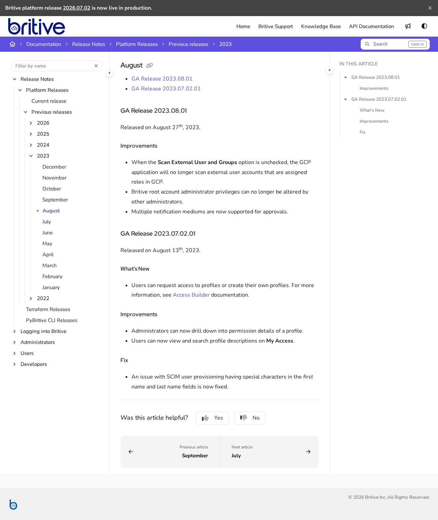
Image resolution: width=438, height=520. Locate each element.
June (47, 233)
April (47, 254)
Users (27, 353)
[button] (395, 44)
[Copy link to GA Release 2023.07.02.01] (206, 233)
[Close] (430, 8)
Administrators (38, 342)
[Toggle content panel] (329, 70)
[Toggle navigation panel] (109, 73)
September (55, 200)
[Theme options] (424, 26)
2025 (43, 134)
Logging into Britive (43, 331)
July (46, 222)
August (51, 211)
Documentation (43, 44)
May (47, 243)
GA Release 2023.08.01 (162, 79)
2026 (43, 123)
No (256, 418)
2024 (43, 145)
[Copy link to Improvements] (168, 146)
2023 (225, 44)
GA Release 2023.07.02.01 (166, 88)
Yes (218, 418)
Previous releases (188, 44)
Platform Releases (137, 44)
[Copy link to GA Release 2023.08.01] (197, 111)
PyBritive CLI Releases (51, 320)
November (54, 178)
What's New (372, 110)
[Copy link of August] (149, 65)
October (51, 189)
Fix (362, 132)
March (49, 265)
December (54, 167)
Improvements (374, 88)
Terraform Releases (48, 309)
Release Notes (88, 44)
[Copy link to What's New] (160, 269)
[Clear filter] (96, 65)
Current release (48, 101)
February (52, 276)
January (51, 287)
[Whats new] (407, 26)
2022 (43, 298)
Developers (34, 364)
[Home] (36, 26)
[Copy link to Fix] (138, 360)
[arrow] (346, 77)
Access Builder (191, 295)
